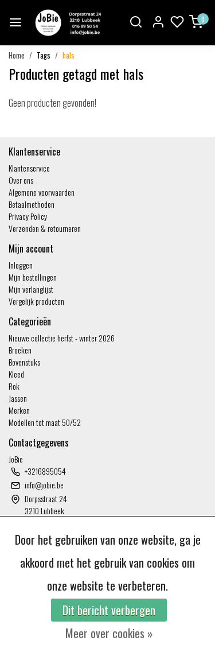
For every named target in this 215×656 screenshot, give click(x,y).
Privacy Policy (28, 216)
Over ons (21, 180)
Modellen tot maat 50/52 (45, 422)
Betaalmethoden (31, 204)
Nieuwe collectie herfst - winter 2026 (62, 338)
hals (68, 55)
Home (17, 55)
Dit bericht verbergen (108, 610)
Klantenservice (29, 168)
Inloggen (21, 265)
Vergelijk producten (36, 301)
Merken (19, 410)
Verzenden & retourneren (45, 228)
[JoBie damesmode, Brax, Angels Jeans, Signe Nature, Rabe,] (67, 23)
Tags (43, 55)
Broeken (20, 350)
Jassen (18, 398)
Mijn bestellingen (33, 277)
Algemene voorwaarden (42, 192)
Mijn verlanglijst (31, 289)
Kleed (16, 374)
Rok (14, 386)
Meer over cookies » (109, 633)
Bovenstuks (24, 362)
